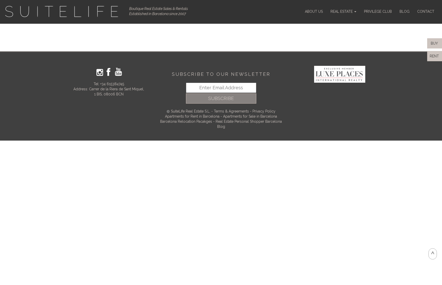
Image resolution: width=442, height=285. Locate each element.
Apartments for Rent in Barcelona (192, 116)
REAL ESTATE (342, 11)
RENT (435, 56)
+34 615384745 (112, 84)
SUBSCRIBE (221, 98)
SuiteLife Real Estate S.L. (190, 111)
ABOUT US (314, 11)
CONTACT (425, 11)
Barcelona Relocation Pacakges (186, 121)
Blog (221, 127)
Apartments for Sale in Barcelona (250, 116)
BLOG (405, 11)
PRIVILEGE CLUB (378, 11)
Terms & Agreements (231, 111)
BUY (434, 43)
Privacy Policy (263, 111)
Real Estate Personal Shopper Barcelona (249, 121)
